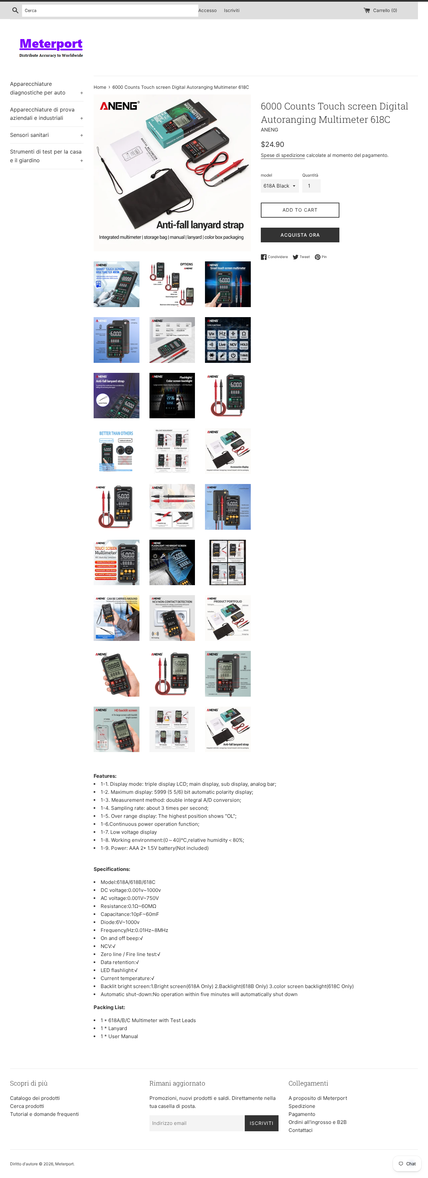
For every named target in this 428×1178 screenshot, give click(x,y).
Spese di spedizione (283, 155)
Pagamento (302, 1114)
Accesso (207, 10)
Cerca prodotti (27, 1106)
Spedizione (302, 1106)
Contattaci (301, 1130)
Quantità (310, 175)
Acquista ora (300, 235)
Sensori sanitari (47, 135)
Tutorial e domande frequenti (44, 1114)
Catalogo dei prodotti (35, 1098)
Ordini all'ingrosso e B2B (318, 1122)
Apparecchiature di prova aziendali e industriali (47, 114)
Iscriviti (231, 10)
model (266, 175)
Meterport (64, 1163)
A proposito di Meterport (318, 1098)
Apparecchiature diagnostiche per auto (47, 88)
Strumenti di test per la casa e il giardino (47, 156)
